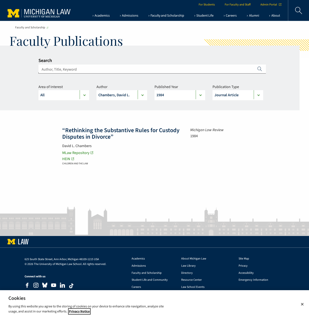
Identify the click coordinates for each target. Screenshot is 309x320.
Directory (187, 273)
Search (45, 60)
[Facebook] (27, 286)
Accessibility (246, 273)
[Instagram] (35, 286)
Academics (138, 259)
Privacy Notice (79, 311)
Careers (136, 287)
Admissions (139, 266)
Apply (259, 68)
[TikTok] (71, 285)
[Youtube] (53, 286)
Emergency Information (253, 280)
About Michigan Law (193, 259)
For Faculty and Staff (238, 5)
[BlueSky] (44, 286)
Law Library (188, 266)
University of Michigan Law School (35, 10)
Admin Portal (268, 5)
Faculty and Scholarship (30, 27)
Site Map (244, 259)
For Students (207, 5)
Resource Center (191, 280)
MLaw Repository (75, 152)
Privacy (243, 266)
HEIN (66, 159)
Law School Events (193, 287)
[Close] (302, 304)
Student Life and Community (150, 280)
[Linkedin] (62, 286)
